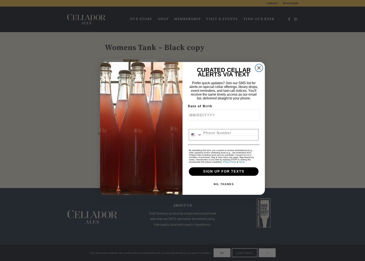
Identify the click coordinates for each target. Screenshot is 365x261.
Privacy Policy (229, 162)
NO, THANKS (224, 184)
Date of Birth (200, 106)
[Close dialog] (259, 68)
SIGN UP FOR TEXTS (223, 171)
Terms (242, 162)
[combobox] (195, 134)
